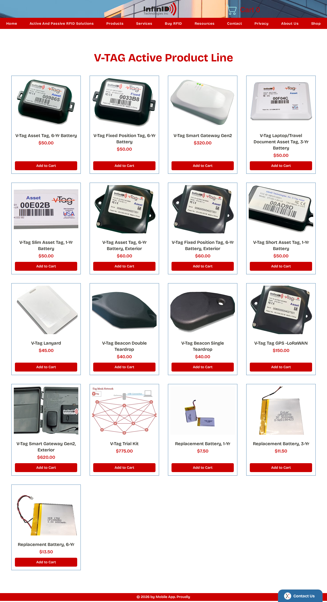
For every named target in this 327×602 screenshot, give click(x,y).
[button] (249, 10)
